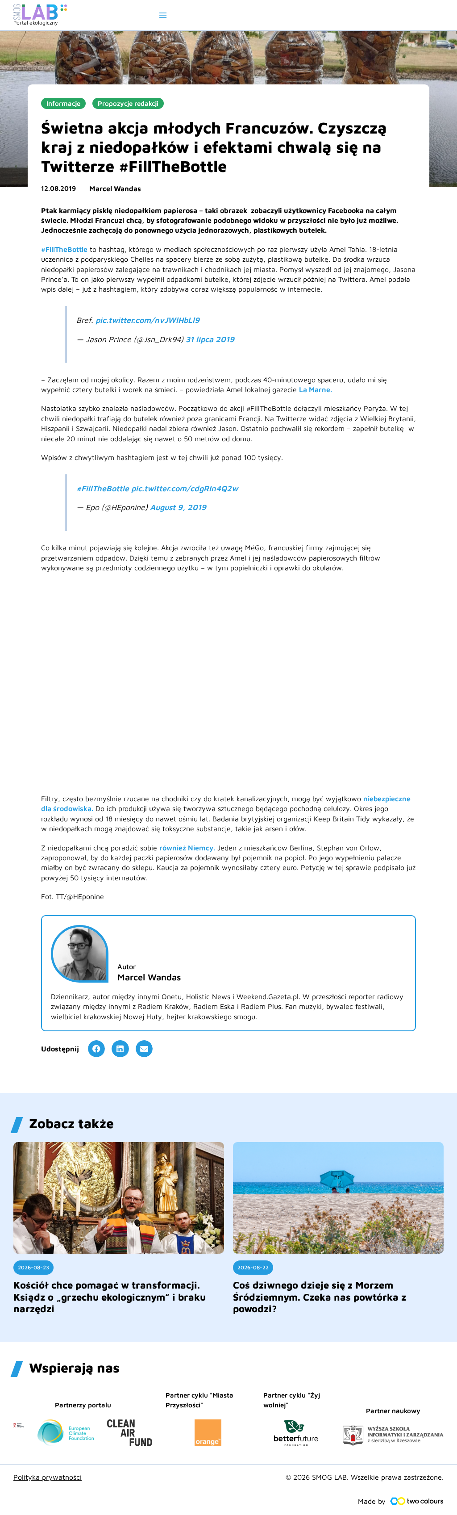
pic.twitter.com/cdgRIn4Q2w (184, 488)
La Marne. (315, 389)
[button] (96, 1048)
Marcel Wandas (115, 188)
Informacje (63, 103)
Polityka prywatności (47, 1477)
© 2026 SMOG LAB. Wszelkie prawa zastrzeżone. (365, 1477)
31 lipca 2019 (210, 339)
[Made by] (417, 1501)
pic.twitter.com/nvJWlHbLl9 (147, 320)
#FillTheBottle (64, 249)
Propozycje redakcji (128, 103)
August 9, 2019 (178, 507)
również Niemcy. (187, 848)
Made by (372, 1501)
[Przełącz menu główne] (163, 15)
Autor (126, 967)
